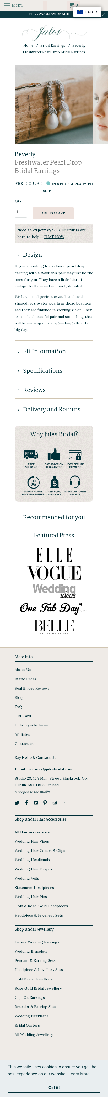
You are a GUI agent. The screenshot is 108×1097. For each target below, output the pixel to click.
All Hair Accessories (32, 832)
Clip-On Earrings (30, 997)
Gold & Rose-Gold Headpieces (41, 906)
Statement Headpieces (34, 887)
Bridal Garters (27, 1025)
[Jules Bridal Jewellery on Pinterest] (45, 803)
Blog (19, 697)
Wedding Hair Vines (32, 841)
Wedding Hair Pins (31, 896)
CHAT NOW (54, 236)
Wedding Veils (27, 878)
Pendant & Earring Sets (35, 960)
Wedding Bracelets (31, 951)
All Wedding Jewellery (34, 1034)
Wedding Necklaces (31, 1016)
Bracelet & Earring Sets (35, 1006)
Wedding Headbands (32, 859)
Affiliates (22, 734)
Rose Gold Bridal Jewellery (38, 988)
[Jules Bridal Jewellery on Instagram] (55, 803)
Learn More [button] (79, 1074)
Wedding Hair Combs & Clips (40, 850)
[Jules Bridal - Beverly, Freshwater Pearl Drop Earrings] (54, 104)
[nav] (13, 5)
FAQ (18, 706)
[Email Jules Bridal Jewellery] (64, 803)
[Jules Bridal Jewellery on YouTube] (36, 803)
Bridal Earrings (52, 45)
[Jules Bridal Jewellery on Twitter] (17, 803)
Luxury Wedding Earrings (37, 942)
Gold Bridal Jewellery (33, 979)
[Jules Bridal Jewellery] (54, 33)
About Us (23, 669)
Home (28, 45)
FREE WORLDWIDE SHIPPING (54, 14)
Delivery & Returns (31, 725)
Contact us (24, 743)
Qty (18, 201)
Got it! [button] (54, 1087)
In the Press (25, 678)
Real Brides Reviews (32, 688)
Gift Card (23, 715)
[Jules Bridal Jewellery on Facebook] (27, 803)
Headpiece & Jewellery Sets (39, 915)
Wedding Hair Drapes (33, 869)
